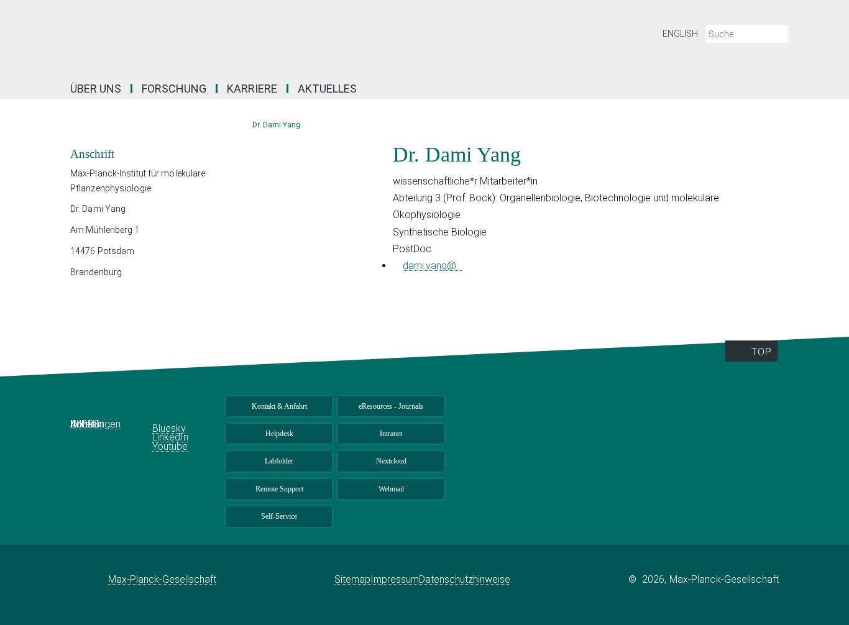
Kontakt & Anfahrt (279, 406)
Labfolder (279, 461)
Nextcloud (391, 461)
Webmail (391, 489)
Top (761, 351)
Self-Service (279, 516)
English (680, 34)
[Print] (797, 151)
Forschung (174, 88)
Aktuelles (327, 88)
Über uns (95, 88)
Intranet (391, 433)
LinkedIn (170, 437)
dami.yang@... (432, 265)
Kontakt (87, 424)
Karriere (252, 88)
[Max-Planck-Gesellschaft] (89, 580)
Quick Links (101, 412)
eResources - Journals (391, 406)
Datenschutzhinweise (464, 579)
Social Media (175, 412)
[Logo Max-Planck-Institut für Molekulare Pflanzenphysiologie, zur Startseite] (303, 37)
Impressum (394, 579)
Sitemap (352, 579)
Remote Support (279, 489)
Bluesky (169, 428)
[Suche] (777, 34)
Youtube (170, 446)
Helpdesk (279, 433)
